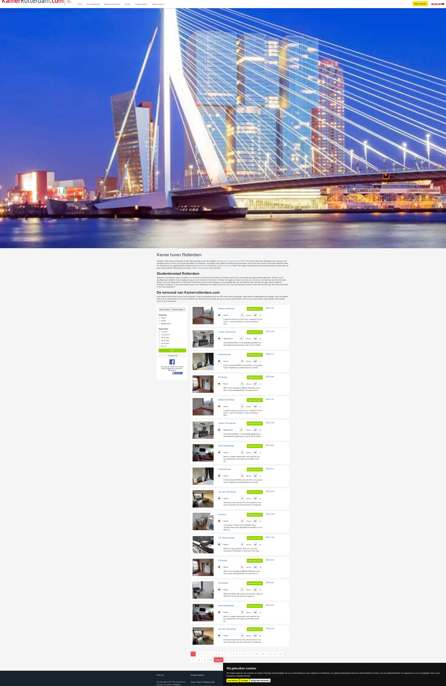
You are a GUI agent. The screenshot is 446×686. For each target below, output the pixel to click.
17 (193, 660)
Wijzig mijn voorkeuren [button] (260, 680)
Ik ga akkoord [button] (233, 680)
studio (243, 261)
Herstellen (172, 355)
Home (80, 4)
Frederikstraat (224, 354)
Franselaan (223, 582)
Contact (127, 4)
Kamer (163, 318)
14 (269, 654)
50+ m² (163, 346)
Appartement (166, 323)
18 (199, 660)
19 (205, 660)
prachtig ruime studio (224, 265)
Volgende (218, 660)
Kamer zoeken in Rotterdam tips (203, 682)
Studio (163, 321)
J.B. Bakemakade (226, 537)
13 (263, 654)
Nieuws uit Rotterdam (112, 4)
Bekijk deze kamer (255, 309)
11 (251, 654)
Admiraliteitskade (226, 445)
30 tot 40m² (165, 340)
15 (274, 654)
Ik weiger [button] (244, 680)
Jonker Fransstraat (226, 331)
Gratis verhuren (420, 4)
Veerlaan (222, 514)
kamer (226, 261)
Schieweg (222, 376)
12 (257, 654)
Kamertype (163, 315)
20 (211, 660)
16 (280, 654)
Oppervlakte (163, 329)
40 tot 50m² (165, 343)
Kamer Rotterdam (93, 4)
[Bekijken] (177, 379)
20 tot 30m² (165, 337)
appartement (234, 261)
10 (245, 654)
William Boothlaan (226, 308)
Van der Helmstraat (227, 491)
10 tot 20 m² (165, 334)
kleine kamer (203, 265)
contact (199, 268)
